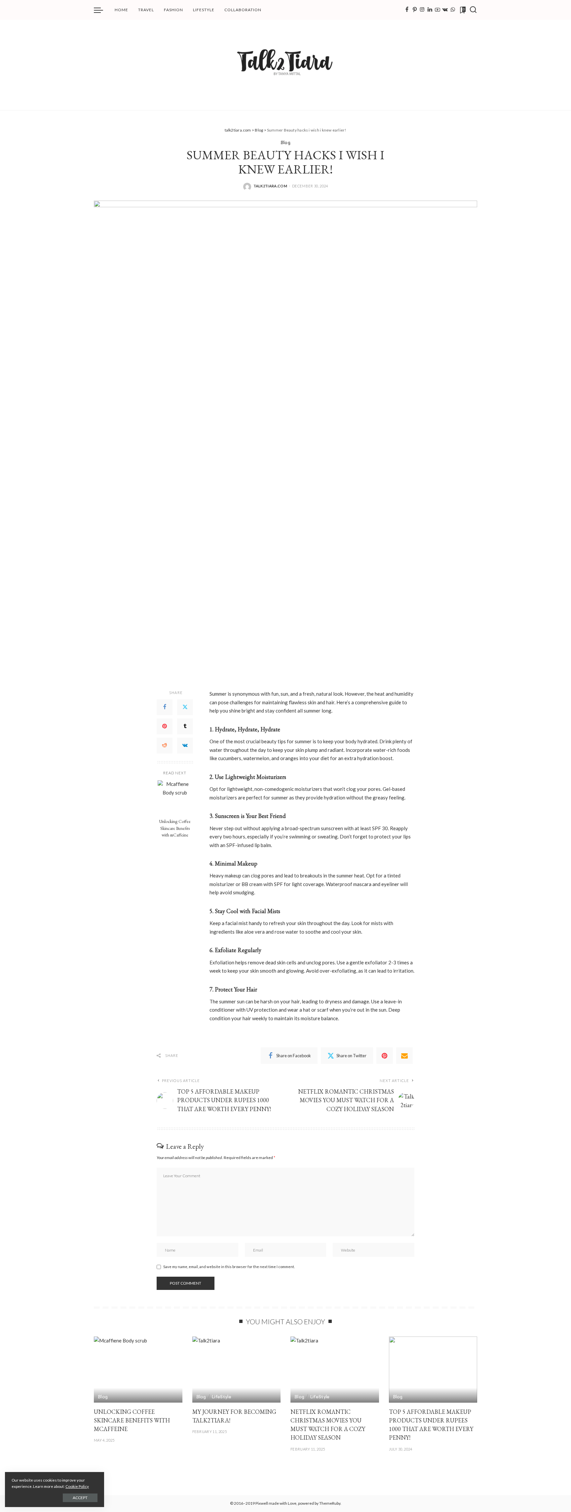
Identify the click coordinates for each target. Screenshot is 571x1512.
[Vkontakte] (445, 10)
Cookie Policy (77, 1486)
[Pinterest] (414, 10)
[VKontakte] (185, 746)
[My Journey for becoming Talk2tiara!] (236, 1370)
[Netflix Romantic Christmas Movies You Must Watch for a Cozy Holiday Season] (334, 1370)
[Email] (404, 1055)
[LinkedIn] (430, 10)
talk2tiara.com (270, 186)
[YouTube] (437, 10)
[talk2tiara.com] (286, 65)
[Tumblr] (185, 726)
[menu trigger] (102, 10)
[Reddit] (164, 746)
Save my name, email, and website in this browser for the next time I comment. (229, 1266)
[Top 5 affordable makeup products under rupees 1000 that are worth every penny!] (433, 1370)
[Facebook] (407, 10)
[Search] (473, 10)
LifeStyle (221, 1396)
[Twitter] (185, 707)
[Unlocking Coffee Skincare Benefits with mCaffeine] (175, 797)
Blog (285, 142)
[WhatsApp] (452, 10)
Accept (80, 1497)
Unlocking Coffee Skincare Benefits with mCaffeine (175, 828)
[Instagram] (422, 10)
